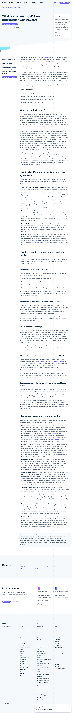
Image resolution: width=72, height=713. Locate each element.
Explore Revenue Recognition (41, 603)
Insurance (39, 661)
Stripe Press (58, 659)
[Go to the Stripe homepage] (3, 624)
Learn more (57, 35)
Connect (22, 640)
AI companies (40, 651)
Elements (22, 645)
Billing (21, 632)
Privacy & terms (58, 636)
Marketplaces (40, 643)
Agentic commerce (41, 630)
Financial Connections (25, 647)
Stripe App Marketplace (43, 678)
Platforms (39, 647)
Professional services (42, 667)
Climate (21, 638)
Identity (21, 649)
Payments (22, 661)
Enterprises (40, 626)
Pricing (41, 2)
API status (39, 692)
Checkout (22, 636)
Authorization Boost (24, 630)
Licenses (57, 641)
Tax (21, 671)
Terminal (22, 673)
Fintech (39, 655)
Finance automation (42, 638)
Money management (42, 645)
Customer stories (59, 628)
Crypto (21, 641)
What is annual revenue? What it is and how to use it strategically (38, 567)
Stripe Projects (40, 698)
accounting (38, 495)
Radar (21, 665)
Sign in (55, 2)
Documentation (41, 688)
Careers (56, 655)
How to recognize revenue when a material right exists (9, 68)
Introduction (5, 57)
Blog (56, 630)
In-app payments (41, 641)
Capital (21, 634)
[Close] (69, 705)
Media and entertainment (43, 663)
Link (21, 655)
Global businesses (41, 640)
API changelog (40, 694)
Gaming (39, 657)
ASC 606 (46, 57)
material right (34, 114)
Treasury (22, 675)
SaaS (38, 649)
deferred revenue (56, 439)
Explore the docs (59, 599)
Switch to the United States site (44, 709)
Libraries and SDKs (41, 696)
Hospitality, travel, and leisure (44, 659)
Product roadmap (59, 653)
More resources (7, 7)
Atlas (21, 628)
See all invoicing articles (8, 568)
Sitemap (57, 643)
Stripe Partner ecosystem (43, 680)
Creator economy (41, 653)
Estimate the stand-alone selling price (51, 361)
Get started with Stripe (9, 24)
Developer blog (41, 699)
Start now (6, 601)
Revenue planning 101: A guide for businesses (33, 569)
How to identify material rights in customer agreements (8, 63)
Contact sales (64, 2)
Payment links (23, 659)
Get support (58, 666)
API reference (40, 690)
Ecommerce (40, 634)
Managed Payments (24, 657)
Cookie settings (58, 645)
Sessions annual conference (61, 634)
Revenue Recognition (25, 667)
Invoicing (22, 651)
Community (57, 632)
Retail (38, 671)
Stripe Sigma (23, 669)
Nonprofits (39, 665)
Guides (56, 626)
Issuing (21, 653)
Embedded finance (41, 636)
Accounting (17, 7)
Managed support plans (60, 668)
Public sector (40, 669)
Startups (39, 628)
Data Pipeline (23, 643)
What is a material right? (8, 59)
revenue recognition (34, 242)
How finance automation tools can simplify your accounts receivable (39, 565)
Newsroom (57, 657)
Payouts (22, 663)
